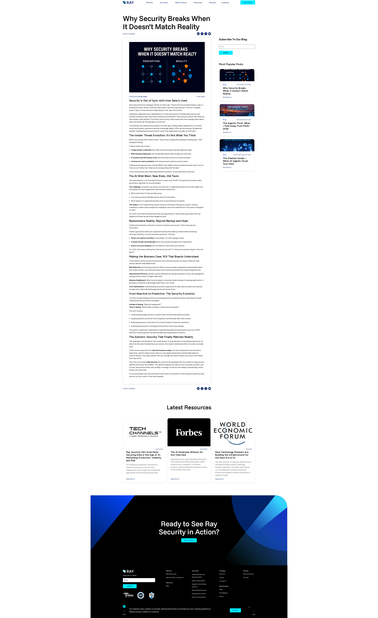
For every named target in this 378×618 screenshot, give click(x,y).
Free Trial (245, 577)
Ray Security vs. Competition (174, 577)
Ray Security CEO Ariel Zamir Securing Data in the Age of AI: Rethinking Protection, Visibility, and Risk (144, 456)
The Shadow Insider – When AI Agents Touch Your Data (235, 161)
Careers (221, 577)
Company (225, 3)
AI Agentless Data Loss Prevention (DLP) (198, 576)
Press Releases (223, 593)
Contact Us (222, 581)
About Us (222, 574)
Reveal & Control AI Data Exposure (199, 585)
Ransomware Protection (199, 593)
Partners (212, 3)
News (221, 589)
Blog (224, 85)
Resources (198, 3)
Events (221, 596)
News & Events (181, 3)
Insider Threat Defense (198, 580)
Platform (149, 3)
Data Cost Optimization (199, 597)
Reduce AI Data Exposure (199, 590)
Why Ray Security (171, 574)
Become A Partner (248, 574)
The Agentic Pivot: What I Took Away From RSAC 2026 (236, 126)
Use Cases (195, 571)
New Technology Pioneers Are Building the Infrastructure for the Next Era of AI (232, 455)
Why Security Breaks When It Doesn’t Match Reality (235, 91)
